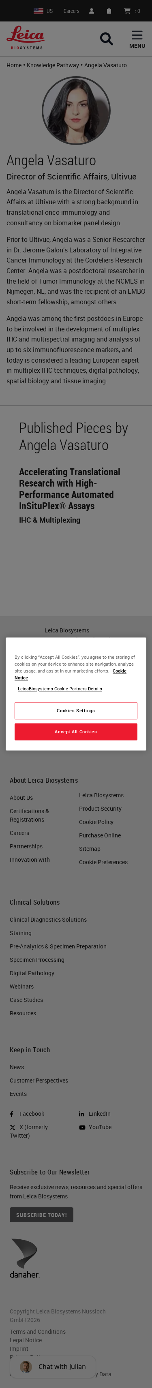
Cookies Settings (76, 711)
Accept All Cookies (76, 732)
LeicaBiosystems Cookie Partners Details (60, 689)
